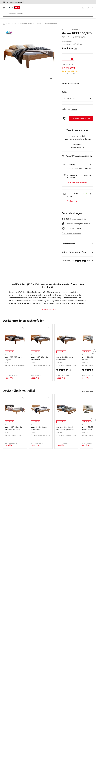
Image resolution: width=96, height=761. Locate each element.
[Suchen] (6, 13)
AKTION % (66, 59)
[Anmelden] (83, 7)
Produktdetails (68, 243)
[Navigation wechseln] (4, 7)
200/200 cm (69, 98)
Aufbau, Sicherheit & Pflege (74, 252)
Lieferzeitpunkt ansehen (77, 182)
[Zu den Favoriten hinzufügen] (64, 118)
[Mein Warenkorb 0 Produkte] (92, 7)
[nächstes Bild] (93, 351)
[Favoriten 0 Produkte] (87, 7)
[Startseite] (4, 24)
